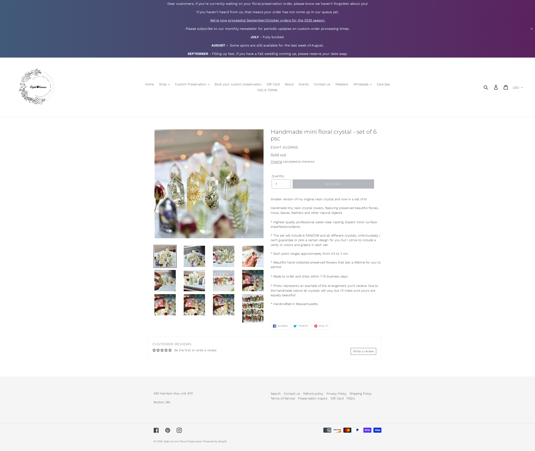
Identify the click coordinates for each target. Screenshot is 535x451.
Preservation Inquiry (312, 398)
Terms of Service (283, 398)
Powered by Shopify (215, 441)
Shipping (276, 161)
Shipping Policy (361, 394)
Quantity (278, 176)
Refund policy (313, 394)
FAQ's (351, 398)
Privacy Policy (336, 394)
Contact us (292, 394)
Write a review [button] (363, 351)
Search (276, 394)
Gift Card (337, 398)
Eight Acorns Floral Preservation (183, 441)
